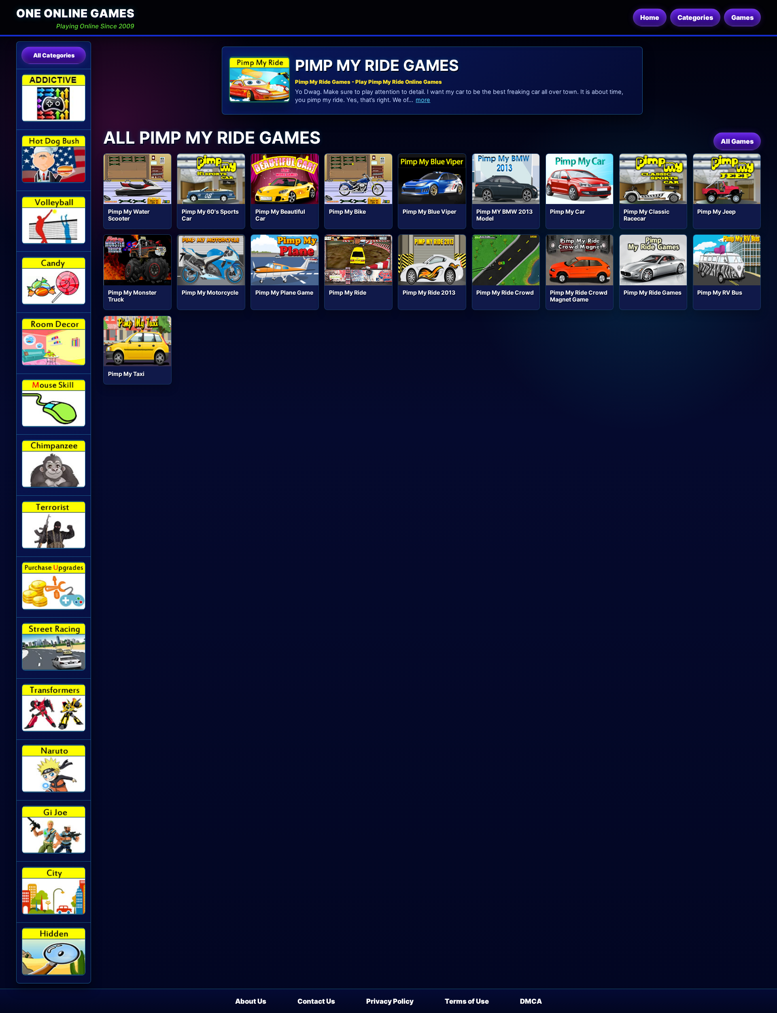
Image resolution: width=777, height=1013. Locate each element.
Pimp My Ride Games (652, 292)
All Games (737, 141)
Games (742, 17)
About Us (250, 1001)
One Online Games (75, 13)
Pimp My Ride (347, 292)
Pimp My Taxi (126, 373)
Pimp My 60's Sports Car (210, 215)
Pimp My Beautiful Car (280, 215)
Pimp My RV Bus (719, 292)
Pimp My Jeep (716, 211)
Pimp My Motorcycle (210, 292)
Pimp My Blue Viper (429, 211)
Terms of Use (467, 1001)
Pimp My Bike (347, 211)
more (423, 100)
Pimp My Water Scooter (129, 215)
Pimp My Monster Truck (132, 296)
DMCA (531, 1001)
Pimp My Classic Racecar (646, 215)
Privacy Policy (390, 1001)
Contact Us (316, 1001)
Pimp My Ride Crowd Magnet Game (578, 296)
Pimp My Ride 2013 (429, 292)
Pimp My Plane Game (284, 292)
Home (649, 17)
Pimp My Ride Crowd (505, 292)
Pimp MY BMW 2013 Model (504, 215)
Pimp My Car (567, 211)
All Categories (53, 55)
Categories (695, 17)
